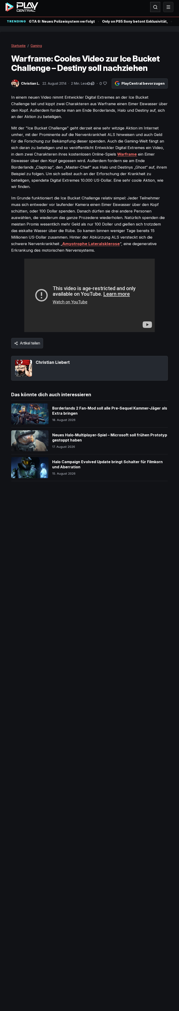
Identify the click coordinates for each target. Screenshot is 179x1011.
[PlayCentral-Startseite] (22, 7)
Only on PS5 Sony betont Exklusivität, (135, 21)
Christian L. (30, 83)
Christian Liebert (53, 362)
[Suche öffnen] (155, 7)
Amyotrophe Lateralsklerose (91, 243)
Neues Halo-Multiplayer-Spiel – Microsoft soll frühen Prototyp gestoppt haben (109, 437)
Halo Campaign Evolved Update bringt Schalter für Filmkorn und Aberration (107, 464)
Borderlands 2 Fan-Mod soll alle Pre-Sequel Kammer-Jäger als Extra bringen (109, 411)
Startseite (18, 46)
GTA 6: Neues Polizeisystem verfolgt (62, 21)
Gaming (36, 46)
